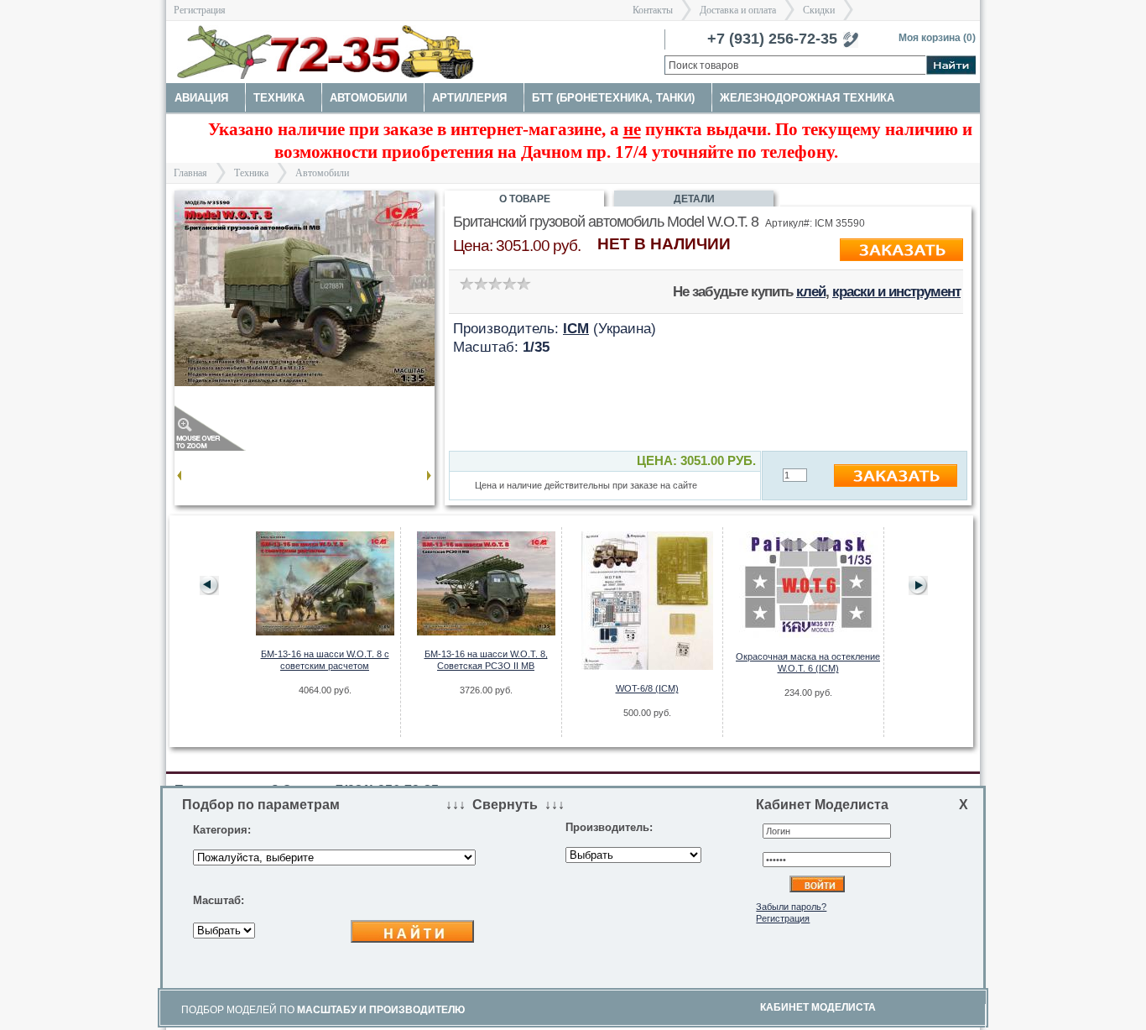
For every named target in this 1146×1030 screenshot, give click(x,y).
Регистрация (200, 10)
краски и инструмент (896, 292)
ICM (576, 328)
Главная (190, 173)
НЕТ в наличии (664, 244)
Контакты (653, 10)
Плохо (480, 283)
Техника (251, 173)
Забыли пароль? (791, 907)
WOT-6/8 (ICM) (647, 688)
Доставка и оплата (738, 10)
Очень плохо (466, 283)
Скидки (819, 10)
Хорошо (509, 283)
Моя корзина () (937, 38)
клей (811, 292)
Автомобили (322, 173)
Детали (694, 199)
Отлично (523, 283)
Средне (494, 283)
